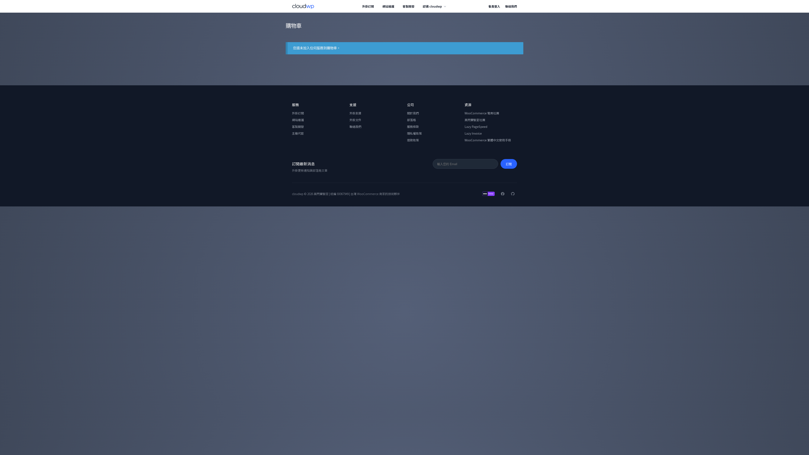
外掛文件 (355, 120)
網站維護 (388, 6)
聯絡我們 (511, 6)
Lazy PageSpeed (476, 126)
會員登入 (494, 6)
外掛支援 (355, 113)
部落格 (411, 120)
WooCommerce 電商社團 (482, 113)
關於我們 (413, 113)
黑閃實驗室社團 (475, 120)
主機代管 (298, 133)
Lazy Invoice (473, 133)
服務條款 (413, 126)
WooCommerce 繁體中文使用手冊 (488, 140)
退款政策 (413, 140)
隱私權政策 (414, 133)
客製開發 (408, 6)
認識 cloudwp (432, 6)
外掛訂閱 (368, 6)
